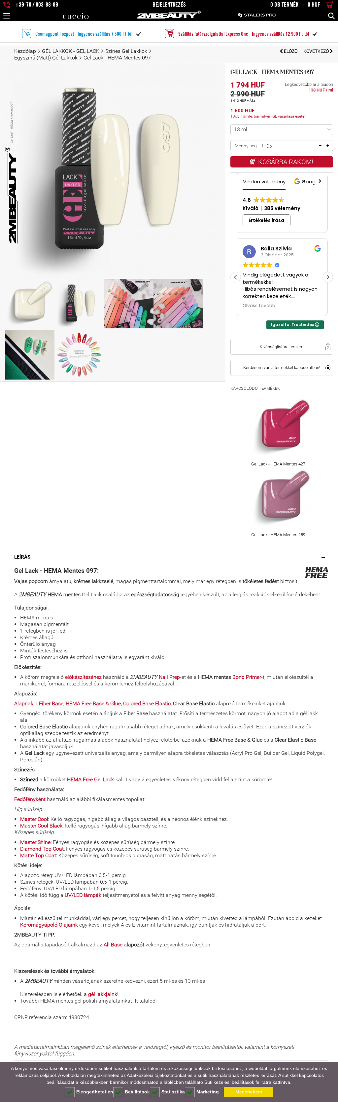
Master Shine (35, 842)
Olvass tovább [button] (259, 306)
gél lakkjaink (102, 994)
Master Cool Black (41, 826)
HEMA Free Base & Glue (93, 703)
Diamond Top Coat (42, 849)
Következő (316, 51)
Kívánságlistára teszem (282, 346)
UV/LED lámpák (83, 895)
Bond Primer (246, 677)
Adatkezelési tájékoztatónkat (156, 1075)
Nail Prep (169, 677)
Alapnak (23, 703)
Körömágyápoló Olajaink (49, 925)
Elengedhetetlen (94, 1091)
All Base (113, 944)
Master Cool (34, 819)
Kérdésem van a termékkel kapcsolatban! (281, 367)
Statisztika (173, 1091)
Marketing (207, 1091)
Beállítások (137, 1091)
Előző (290, 51)
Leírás (22, 557)
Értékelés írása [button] (266, 220)
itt (135, 1001)
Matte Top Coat (38, 855)
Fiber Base (51, 703)
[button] (308, 181)
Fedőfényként (30, 799)
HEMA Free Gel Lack (90, 779)
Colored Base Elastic (147, 703)
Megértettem (248, 1091)
